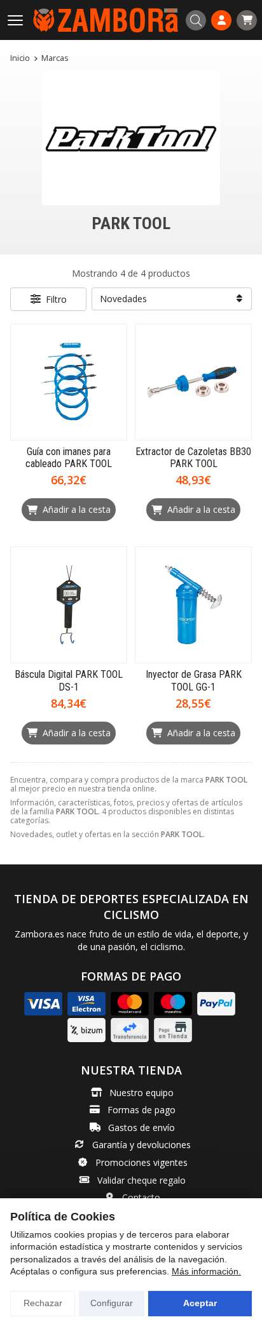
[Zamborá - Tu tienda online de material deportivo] (105, 20)
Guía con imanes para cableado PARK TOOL (68, 458)
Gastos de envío (141, 1127)
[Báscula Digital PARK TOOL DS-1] (69, 605)
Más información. (206, 1271)
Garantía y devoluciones (141, 1145)
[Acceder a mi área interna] (221, 20)
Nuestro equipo (141, 1093)
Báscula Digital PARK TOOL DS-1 (69, 680)
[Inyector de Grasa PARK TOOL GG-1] (193, 605)
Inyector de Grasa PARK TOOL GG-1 (194, 680)
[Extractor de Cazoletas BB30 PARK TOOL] (193, 382)
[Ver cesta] (247, 20)
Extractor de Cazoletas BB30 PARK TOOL (193, 458)
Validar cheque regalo (141, 1180)
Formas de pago (141, 1110)
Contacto (141, 1197)
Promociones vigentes (141, 1162)
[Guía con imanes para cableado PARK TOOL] (69, 382)
